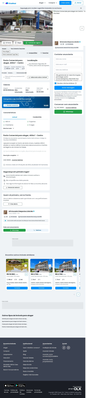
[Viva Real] (12, 3)
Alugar (41, 3)
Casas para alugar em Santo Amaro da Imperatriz (14, 324)
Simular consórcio (12, 105)
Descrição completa (9, 155)
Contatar (17, 288)
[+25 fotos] (66, 265)
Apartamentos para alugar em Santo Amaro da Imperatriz (14, 321)
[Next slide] (25, 265)
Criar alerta (13, 204)
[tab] (14, 117)
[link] (17, 274)
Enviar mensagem (68, 88)
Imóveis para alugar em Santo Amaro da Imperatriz (14, 318)
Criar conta (65, 3)
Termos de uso (58, 95)
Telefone (38, 230)
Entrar (79, 3)
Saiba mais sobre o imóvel (39, 77)
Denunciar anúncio (14, 187)
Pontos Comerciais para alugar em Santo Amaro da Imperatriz (14, 327)
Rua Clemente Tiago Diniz (18, 48)
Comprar (52, 3)
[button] (38, 71)
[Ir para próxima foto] (82, 28)
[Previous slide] (74, 294)
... (8, 48)
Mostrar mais (7, 128)
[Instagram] (68, 347)
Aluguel (4, 48)
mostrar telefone (17, 160)
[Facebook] (64, 347)
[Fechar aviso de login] (81, 8)
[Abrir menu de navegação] (3, 3)
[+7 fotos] (17, 265)
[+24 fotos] (41, 265)
